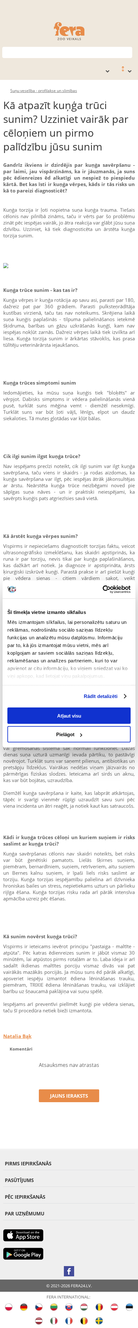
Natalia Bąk (17, 1036)
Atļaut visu (69, 715)
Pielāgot (65, 734)
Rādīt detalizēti (101, 696)
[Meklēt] (127, 52)
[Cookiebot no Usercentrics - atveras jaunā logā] (102, 589)
